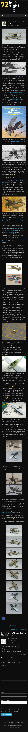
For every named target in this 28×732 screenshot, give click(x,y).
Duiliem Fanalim (15, 99)
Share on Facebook (3, 618)
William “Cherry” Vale (11, 230)
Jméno (3, 685)
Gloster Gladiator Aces (17, 141)
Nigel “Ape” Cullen (18, 228)
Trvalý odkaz (13, 642)
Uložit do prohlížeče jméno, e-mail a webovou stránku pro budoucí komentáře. (13, 710)
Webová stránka (5, 700)
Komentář (4, 665)
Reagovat (23, 654)
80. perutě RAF (16, 77)
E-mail (3, 692)
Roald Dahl (11, 232)
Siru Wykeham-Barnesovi (15, 92)
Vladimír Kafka (10, 25)
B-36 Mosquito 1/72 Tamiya (10, 626)
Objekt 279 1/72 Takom (18, 629)
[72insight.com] (2, 15)
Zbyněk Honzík (13, 638)
